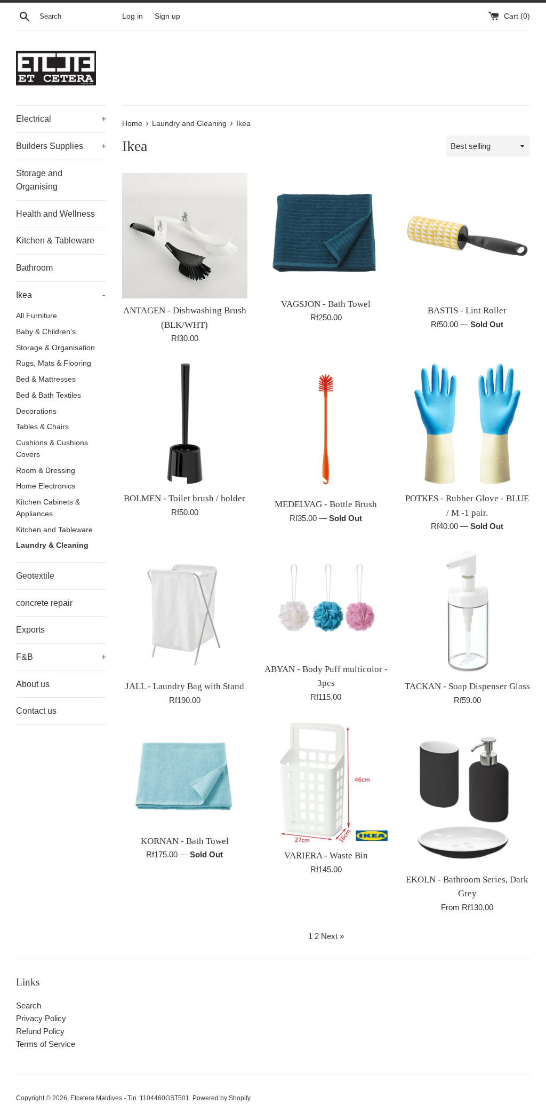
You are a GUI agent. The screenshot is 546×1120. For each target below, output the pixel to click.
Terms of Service (45, 1043)
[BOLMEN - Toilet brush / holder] (184, 423)
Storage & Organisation (55, 348)
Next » (332, 936)
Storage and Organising (39, 180)
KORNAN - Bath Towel (185, 841)
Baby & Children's (46, 332)
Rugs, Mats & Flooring (53, 363)
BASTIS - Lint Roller (467, 310)
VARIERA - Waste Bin (326, 855)
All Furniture (36, 316)
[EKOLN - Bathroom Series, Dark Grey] (467, 795)
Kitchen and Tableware (54, 530)
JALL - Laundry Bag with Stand (184, 686)
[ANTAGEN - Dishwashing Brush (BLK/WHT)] (184, 235)
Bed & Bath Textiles (48, 395)
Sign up (167, 16)
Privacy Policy (41, 1018)
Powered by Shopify (221, 1098)
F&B (61, 656)
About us (33, 684)
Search (28, 1005)
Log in (132, 16)
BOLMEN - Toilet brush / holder (184, 498)
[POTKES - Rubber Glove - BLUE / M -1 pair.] (467, 423)
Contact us (36, 710)
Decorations (36, 411)
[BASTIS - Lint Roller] (467, 235)
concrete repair (44, 603)
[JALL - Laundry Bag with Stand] (184, 611)
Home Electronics (45, 486)
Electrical (61, 118)
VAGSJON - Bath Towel (326, 304)
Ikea (60, 294)
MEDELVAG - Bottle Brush (326, 504)
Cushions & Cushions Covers (52, 449)
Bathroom (34, 267)
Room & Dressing (45, 471)
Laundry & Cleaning (52, 545)
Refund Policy (40, 1031)
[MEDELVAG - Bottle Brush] (326, 426)
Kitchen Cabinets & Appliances (48, 508)
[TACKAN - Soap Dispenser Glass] (467, 611)
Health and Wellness (55, 213)
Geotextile (35, 575)
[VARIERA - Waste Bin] (326, 783)
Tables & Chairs (42, 427)
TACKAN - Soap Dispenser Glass (467, 686)
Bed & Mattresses (46, 379)
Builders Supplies (61, 146)
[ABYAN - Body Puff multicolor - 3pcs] (326, 603)
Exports (30, 629)
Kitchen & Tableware (55, 240)
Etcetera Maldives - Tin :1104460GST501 (129, 1098)
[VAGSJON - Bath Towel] (326, 232)
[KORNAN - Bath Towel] (184, 776)
